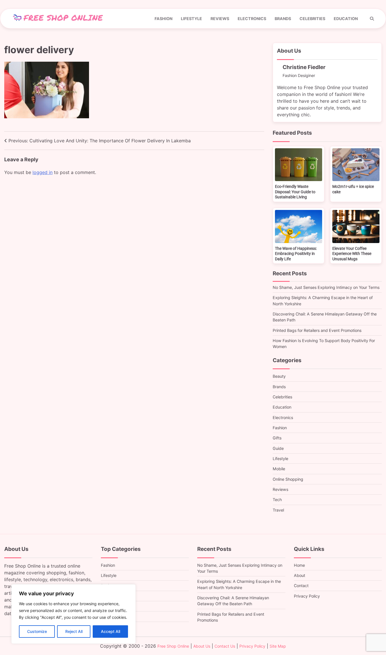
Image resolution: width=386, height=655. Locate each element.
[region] (73, 614)
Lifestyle (191, 18)
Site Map (278, 646)
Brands (283, 18)
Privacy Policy (307, 596)
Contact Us (224, 646)
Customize (37, 631)
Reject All (74, 631)
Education (346, 18)
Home (299, 565)
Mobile (279, 468)
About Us (201, 646)
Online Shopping (288, 479)
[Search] (372, 18)
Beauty (279, 376)
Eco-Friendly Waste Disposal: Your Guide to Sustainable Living (295, 191)
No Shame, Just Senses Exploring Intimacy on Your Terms (326, 287)
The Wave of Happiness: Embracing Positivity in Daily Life (296, 253)
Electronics (252, 18)
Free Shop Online (173, 646)
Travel (278, 510)
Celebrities (312, 18)
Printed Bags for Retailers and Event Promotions (317, 330)
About (299, 575)
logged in (42, 172)
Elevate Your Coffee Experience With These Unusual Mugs (351, 253)
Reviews (220, 18)
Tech (277, 499)
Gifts (277, 437)
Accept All (110, 631)
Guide (278, 448)
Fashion (163, 18)
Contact (301, 585)
